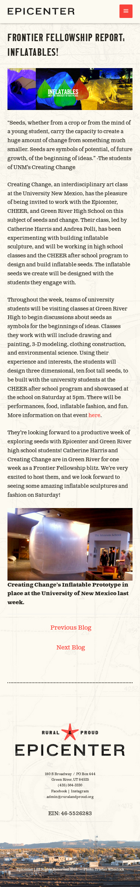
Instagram (80, 791)
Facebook (59, 791)
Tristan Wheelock (109, 869)
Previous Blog (70, 628)
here (94, 415)
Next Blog (70, 648)
